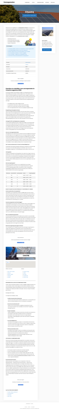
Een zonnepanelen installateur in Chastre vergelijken (17, 52)
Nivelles (9, 277)
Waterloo (9, 275)
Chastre (26, 64)
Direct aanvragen (21, 83)
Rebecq (9, 272)
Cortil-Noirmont (10, 393)
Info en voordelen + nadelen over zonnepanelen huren (17, 54)
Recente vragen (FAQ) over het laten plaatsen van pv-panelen (19, 51)
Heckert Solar (25, 277)
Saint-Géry (10, 396)
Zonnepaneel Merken (40, 2)
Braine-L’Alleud (10, 274)
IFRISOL (24, 272)
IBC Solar (24, 274)
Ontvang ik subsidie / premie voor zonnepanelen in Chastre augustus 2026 (21, 48)
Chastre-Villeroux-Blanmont (13, 392)
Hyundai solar (25, 275)
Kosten (33, 2)
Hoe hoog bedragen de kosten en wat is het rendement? (18, 50)
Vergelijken (53, 2)
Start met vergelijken (20, 242)
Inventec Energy (26, 271)
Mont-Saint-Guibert (11, 271)
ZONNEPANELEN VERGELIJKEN (29, 15)
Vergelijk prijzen (20, 384)
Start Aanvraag (47, 49)
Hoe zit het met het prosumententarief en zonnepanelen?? (18, 55)
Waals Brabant (27, 62)
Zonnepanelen (9, 2)
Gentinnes (9, 394)
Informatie (47, 2)
